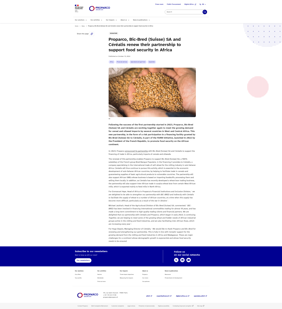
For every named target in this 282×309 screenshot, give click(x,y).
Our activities (95, 20)
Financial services (122, 62)
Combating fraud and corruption (182, 306)
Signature (113, 33)
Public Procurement (174, 4)
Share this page (92, 34)
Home (76, 26)
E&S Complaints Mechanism (99, 306)
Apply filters (205, 12)
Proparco (145, 274)
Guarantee (152, 62)
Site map (199, 306)
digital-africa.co (181, 296)
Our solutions (79, 20)
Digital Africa (189, 4)
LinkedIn (182, 260)
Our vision (145, 278)
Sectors (99, 274)
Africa (111, 62)
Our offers (78, 274)
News (83, 26)
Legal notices (131, 306)
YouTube (188, 260)
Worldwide (100, 278)
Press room (159, 4)
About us (124, 20)
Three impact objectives (127, 274)
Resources (168, 274)
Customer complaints (117, 306)
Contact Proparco (83, 306)
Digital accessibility (163, 306)
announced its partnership (136, 151)
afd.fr (148, 296)
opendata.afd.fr (199, 296)
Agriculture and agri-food (138, 62)
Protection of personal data (147, 306)
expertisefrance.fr (163, 296)
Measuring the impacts (126, 278)
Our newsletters (83, 260)
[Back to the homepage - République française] (99, 9)
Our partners (146, 281)
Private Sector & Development (173, 278)
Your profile (78, 278)
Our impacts (110, 20)
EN (203, 4)
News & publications (140, 20)
